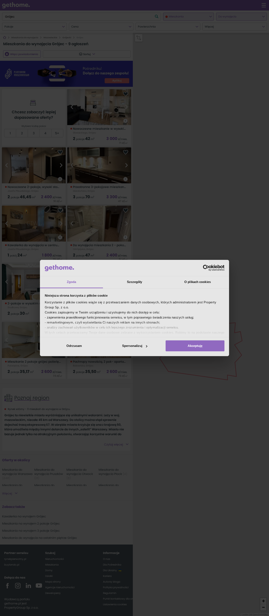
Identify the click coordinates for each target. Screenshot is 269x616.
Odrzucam (74, 346)
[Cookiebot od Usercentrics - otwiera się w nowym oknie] (206, 268)
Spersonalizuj (132, 346)
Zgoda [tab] (71, 282)
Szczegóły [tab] (134, 282)
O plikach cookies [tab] (197, 282)
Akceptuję (195, 346)
